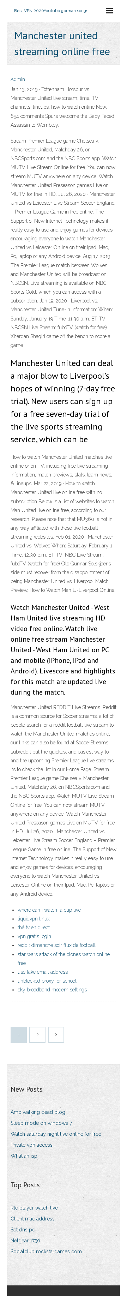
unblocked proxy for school (47, 981)
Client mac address (33, 1219)
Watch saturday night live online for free (56, 1134)
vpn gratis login (34, 936)
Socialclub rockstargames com (46, 1251)
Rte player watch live (34, 1208)
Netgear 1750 (25, 1240)
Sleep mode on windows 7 (41, 1123)
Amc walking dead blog (38, 1112)
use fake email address (43, 972)
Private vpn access (32, 1145)
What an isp (24, 1156)
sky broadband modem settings (52, 989)
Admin (18, 79)
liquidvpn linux (34, 919)
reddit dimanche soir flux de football (57, 945)
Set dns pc (23, 1229)
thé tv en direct (34, 927)
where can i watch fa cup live (49, 910)
